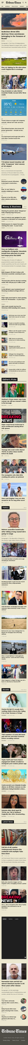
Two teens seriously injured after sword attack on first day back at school (10, 1002)
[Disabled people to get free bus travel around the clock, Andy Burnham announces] (14, 573)
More (25, 206)
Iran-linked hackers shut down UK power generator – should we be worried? (12, 130)
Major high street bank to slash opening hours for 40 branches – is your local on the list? (14, 299)
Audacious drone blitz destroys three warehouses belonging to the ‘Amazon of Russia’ (13, 35)
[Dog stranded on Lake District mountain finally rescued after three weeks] (14, 82)
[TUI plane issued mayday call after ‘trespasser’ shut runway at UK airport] (14, 152)
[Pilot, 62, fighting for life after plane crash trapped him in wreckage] (14, 59)
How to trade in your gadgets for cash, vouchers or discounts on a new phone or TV (14, 219)
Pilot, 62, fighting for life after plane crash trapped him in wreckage (13, 68)
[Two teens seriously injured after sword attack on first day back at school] (23, 1001)
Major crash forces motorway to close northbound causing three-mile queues (13, 426)
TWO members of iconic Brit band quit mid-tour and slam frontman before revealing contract (13, 736)
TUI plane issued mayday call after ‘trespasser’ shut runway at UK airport (12, 164)
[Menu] (3, 2)
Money (22, 6)
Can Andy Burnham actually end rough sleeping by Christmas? (13, 559)
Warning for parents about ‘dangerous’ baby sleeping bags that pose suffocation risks (14, 212)
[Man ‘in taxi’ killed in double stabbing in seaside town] (24, 189)
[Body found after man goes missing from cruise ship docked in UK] (23, 1009)
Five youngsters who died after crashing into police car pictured (13, 476)
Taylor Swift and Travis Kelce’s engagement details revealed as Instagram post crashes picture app (14, 761)
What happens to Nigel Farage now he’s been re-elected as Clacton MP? (13, 680)
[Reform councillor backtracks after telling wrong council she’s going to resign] (14, 520)
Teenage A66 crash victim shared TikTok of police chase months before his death (13, 451)
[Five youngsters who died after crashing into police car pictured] (14, 466)
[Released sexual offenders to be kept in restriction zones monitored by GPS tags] (24, 181)
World (7, 6)
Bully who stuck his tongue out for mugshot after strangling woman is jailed (14, 882)
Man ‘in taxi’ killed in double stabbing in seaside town (10, 191)
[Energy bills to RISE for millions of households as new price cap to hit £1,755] (4, 371)
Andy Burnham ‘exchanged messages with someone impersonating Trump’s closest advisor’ (14, 608)
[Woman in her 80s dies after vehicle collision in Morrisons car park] (24, 197)
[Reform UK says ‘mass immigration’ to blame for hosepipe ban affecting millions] (14, 622)
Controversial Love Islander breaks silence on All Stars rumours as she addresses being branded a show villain (14, 788)
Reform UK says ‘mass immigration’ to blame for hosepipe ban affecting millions (13, 632)
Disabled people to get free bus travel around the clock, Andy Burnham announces (13, 583)
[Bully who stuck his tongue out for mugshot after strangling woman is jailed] (14, 873)
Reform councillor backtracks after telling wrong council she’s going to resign (14, 532)
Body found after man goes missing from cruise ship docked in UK (10, 1010)
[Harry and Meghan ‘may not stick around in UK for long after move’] (14, 490)
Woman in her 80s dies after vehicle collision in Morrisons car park (9, 199)
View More (23, 689)
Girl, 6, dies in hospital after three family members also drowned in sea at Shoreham (14, 906)
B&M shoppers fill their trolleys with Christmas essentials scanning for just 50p (13, 273)
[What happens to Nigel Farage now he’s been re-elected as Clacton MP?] (14, 671)
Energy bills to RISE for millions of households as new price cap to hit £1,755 (17, 371)
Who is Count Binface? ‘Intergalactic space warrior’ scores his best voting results (13, 657)
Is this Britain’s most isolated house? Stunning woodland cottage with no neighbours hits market (13, 290)
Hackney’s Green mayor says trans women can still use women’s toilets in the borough (14, 401)
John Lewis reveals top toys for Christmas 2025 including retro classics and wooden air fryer (14, 308)
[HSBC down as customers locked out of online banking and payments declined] (4, 340)
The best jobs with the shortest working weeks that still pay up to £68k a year (14, 281)
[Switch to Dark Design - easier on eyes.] (23, 2)
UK (2, 6)
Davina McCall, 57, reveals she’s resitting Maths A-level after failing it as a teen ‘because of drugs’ (13, 711)
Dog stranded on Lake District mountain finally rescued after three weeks (13, 93)
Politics (15, 6)
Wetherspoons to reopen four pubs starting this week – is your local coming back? (12, 225)
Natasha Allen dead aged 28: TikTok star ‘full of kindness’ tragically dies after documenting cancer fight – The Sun (13, 813)
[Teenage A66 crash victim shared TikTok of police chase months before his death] (14, 441)
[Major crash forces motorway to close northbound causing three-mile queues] (14, 416)
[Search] (25, 2)
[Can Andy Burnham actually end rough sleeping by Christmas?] (14, 550)
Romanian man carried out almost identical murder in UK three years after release (13, 984)
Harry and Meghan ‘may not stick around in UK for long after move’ (13, 499)
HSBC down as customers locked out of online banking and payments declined (17, 340)
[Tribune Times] (13, 2)
